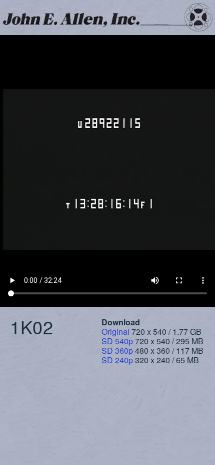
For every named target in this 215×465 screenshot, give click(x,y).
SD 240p (117, 360)
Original (116, 331)
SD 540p (117, 341)
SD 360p (117, 350)
